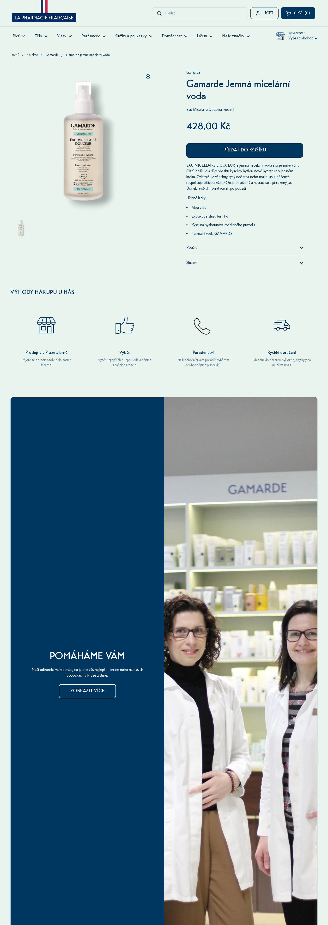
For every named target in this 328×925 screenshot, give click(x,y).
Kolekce (32, 55)
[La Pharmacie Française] (43, 12)
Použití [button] (191, 247)
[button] (297, 36)
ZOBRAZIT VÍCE (87, 691)
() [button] (304, 14)
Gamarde (52, 55)
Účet (268, 13)
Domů (14, 55)
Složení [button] (191, 262)
